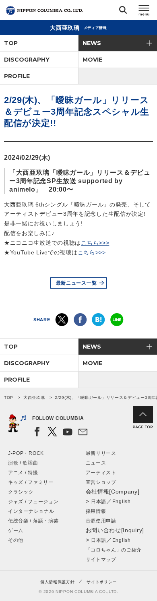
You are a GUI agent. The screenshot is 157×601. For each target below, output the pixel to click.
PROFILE (17, 76)
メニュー (144, 11)
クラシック (21, 492)
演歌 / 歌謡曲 (23, 463)
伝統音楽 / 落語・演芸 (33, 521)
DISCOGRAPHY (27, 59)
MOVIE (92, 59)
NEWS (92, 43)
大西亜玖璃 (34, 397)
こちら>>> (95, 243)
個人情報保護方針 (57, 582)
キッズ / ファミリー (31, 482)
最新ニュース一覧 (76, 283)
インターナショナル (31, 511)
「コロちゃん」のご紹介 (114, 550)
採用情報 (96, 511)
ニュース (96, 463)
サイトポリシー (102, 582)
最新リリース (101, 453)
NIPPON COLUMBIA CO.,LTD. (44, 10)
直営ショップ (101, 482)
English (121, 501)
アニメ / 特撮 (23, 472)
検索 (123, 11)
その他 (15, 540)
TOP (11, 43)
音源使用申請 (101, 521)
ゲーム (15, 530)
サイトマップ (101, 559)
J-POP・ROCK (26, 453)
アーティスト (101, 472)
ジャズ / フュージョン (33, 501)
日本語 (98, 501)
